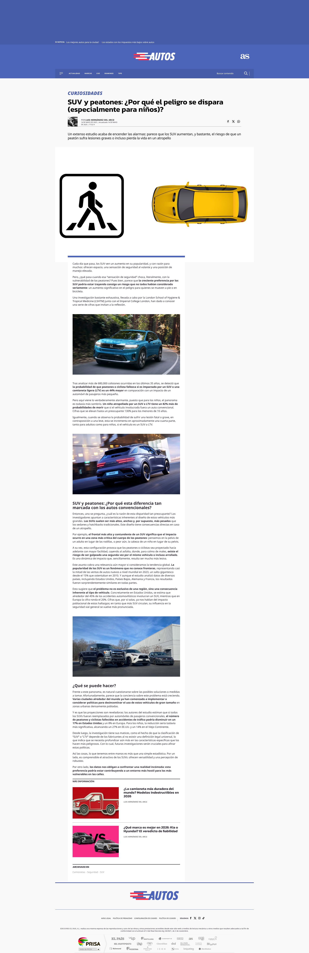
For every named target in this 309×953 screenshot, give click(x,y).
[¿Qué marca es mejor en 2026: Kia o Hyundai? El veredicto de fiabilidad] (96, 841)
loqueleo (189, 949)
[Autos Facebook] (191, 918)
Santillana (148, 939)
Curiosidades (85, 93)
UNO (140, 944)
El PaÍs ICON (161, 949)
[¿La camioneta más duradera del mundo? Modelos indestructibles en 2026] (96, 803)
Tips (120, 73)
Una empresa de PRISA (89, 941)
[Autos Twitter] (195, 918)
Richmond (115, 949)
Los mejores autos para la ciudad (82, 42)
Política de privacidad (122, 918)
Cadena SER (179, 939)
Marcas (88, 73)
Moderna (131, 949)
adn (200, 939)
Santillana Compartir (165, 939)
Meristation (204, 949)
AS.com (189, 939)
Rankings (109, 73)
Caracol (211, 939)
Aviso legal (106, 918)
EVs (98, 73)
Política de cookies (167, 918)
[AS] (244, 57)
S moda (175, 949)
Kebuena (208, 944)
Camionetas (79, 872)
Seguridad (92, 872)
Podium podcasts (147, 949)
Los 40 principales (133, 939)
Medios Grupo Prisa (89, 949)
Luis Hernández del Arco (99, 120)
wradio (149, 944)
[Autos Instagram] (199, 918)
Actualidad (74, 73)
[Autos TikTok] (203, 918)
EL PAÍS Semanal (185, 944)
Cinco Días (161, 944)
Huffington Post (122, 944)
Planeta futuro (197, 944)
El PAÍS (117, 939)
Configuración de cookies (145, 918)
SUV (102, 872)
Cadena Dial (174, 944)
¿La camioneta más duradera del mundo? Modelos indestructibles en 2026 (151, 792)
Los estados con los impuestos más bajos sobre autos (128, 42)
